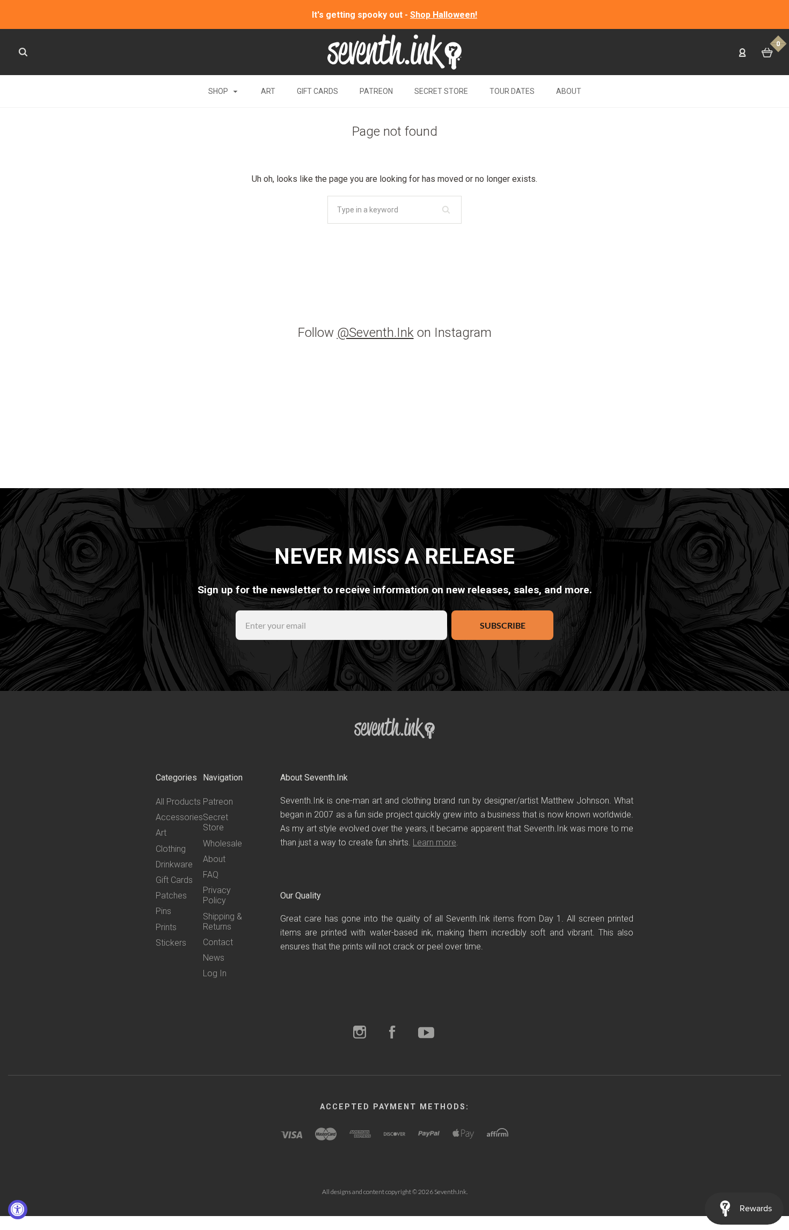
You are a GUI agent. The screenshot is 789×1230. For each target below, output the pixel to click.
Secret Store (441, 91)
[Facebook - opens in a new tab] (392, 1033)
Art (268, 91)
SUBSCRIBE (502, 625)
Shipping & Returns (222, 921)
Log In (215, 973)
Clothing (171, 849)
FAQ (210, 875)
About (568, 91)
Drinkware (174, 864)
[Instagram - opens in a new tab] (359, 1033)
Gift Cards (317, 91)
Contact (218, 942)
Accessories (179, 817)
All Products (178, 802)
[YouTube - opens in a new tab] (426, 1033)
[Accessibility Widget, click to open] (17, 1209)
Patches (171, 895)
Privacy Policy (217, 895)
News (213, 958)
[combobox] (394, 210)
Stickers (171, 943)
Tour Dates (512, 91)
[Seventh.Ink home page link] (394, 51)
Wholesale (222, 843)
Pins (163, 911)
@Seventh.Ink (375, 332)
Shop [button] (219, 91)
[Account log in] (742, 52)
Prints (166, 927)
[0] (767, 53)
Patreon (376, 91)
